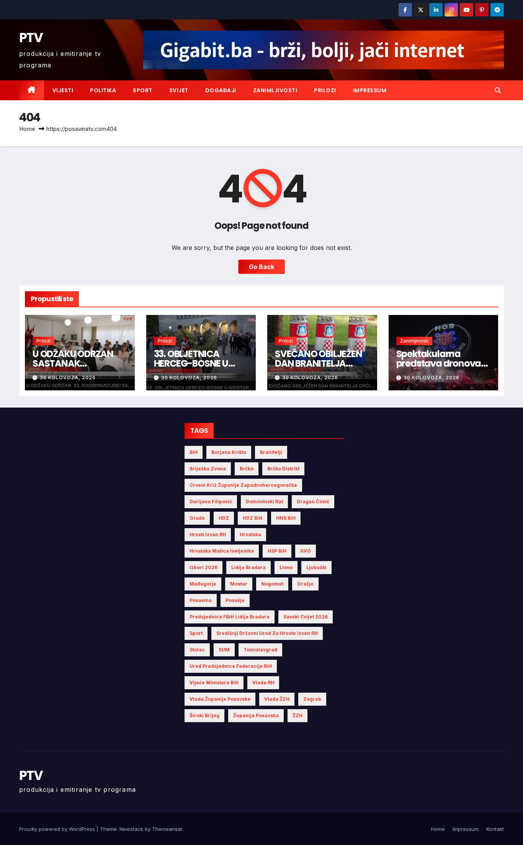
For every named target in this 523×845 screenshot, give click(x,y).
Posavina (201, 600)
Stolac (197, 650)
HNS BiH (286, 518)
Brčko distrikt (283, 468)
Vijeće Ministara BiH (214, 682)
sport (196, 633)
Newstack (131, 829)
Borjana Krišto (228, 452)
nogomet (272, 584)
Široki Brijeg (204, 715)
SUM (224, 650)
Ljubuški (316, 567)
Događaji (220, 90)
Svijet (178, 90)
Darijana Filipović (211, 501)
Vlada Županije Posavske (220, 699)
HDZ (224, 518)
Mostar (238, 584)
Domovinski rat (264, 501)
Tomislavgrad (260, 650)
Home (27, 128)
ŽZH (297, 715)
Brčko (246, 468)
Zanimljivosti (275, 90)
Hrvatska (250, 534)
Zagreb (312, 699)
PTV (30, 37)
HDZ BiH (252, 518)
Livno (286, 567)
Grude (197, 518)
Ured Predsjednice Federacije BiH (231, 666)
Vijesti (63, 90)
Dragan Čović (313, 501)
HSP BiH (277, 551)
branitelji (271, 452)
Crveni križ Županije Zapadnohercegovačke (243, 485)
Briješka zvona (208, 468)
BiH (194, 452)
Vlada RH (263, 682)
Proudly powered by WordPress (57, 829)
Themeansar (167, 829)
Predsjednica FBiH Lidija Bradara (230, 617)
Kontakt (495, 829)
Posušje (235, 600)
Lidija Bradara (248, 567)
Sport (142, 90)
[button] (498, 90)
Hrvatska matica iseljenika (222, 551)
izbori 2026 (203, 567)
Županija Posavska (256, 715)
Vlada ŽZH (276, 699)
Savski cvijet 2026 (305, 617)
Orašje (305, 584)
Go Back (261, 267)
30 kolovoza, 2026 (68, 377)
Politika (103, 90)
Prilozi (325, 90)
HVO (305, 551)
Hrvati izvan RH (208, 534)
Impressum (370, 90)
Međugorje (203, 584)
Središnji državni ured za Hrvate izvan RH (267, 633)
